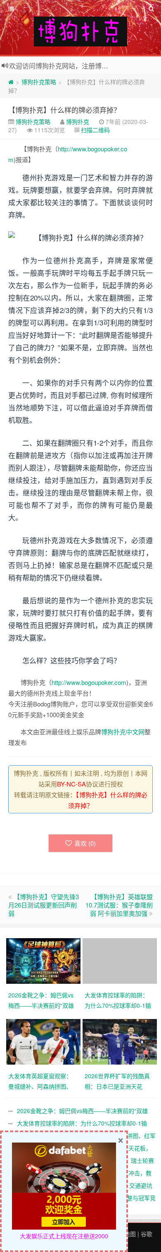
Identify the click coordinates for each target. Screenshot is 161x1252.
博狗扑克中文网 (122, 731)
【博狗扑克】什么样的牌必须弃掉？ (64, 109)
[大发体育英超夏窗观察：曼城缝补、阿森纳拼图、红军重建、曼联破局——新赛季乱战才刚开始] (44, 1041)
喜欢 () (85, 843)
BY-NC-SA (71, 783)
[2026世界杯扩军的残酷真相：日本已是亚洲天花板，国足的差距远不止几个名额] (120, 1041)
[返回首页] (11, 82)
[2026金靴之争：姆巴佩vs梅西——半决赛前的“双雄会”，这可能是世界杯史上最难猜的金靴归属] (44, 960)
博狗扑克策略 (38, 82)
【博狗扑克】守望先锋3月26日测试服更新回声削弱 (43, 904)
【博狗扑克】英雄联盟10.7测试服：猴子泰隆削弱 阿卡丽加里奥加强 (119, 904)
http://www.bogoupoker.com (89, 682)
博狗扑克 (77, 121)
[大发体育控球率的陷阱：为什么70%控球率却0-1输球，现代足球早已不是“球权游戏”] (120, 960)
